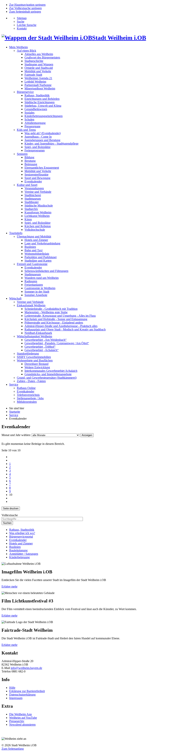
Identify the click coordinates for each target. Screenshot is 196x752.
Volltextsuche (10, 515)
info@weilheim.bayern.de (26, 668)
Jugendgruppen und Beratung (42, 140)
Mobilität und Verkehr (37, 71)
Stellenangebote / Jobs (30, 398)
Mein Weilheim (18, 47)
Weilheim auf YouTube (23, 717)
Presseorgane (32, 126)
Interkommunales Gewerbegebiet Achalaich (50, 370)
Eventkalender (33, 181)
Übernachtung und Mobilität (34, 236)
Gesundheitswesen (35, 109)
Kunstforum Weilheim (37, 212)
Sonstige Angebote (35, 295)
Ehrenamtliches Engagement (41, 167)
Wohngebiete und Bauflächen (35, 360)
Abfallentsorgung (35, 123)
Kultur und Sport (27, 184)
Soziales (29, 112)
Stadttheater (31, 202)
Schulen (29, 119)
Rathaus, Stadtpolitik (37, 95)
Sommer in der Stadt (36, 291)
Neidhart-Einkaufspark (38, 332)
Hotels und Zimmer (36, 240)
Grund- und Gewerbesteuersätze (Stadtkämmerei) (47, 377)
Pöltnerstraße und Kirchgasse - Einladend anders (53, 322)
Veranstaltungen (34, 188)
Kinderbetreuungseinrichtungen (43, 116)
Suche (20, 21)
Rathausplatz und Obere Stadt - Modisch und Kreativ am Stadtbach (65, 329)
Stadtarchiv (31, 209)
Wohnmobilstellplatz (36, 253)
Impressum (15, 698)
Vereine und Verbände (37, 191)
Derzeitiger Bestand (36, 363)
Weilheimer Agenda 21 (38, 78)
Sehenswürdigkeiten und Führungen (46, 271)
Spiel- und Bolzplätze (37, 147)
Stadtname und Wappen (38, 64)
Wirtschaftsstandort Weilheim (34, 336)
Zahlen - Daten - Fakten (31, 381)
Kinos (28, 219)
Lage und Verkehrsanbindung (42, 243)
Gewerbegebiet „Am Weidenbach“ (45, 339)
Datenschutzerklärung (22, 694)
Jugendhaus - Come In (38, 136)
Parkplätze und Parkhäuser (40, 257)
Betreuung (30, 164)
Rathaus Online (26, 388)
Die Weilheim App (20, 714)
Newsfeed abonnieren (22, 724)
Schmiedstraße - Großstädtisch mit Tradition (51, 308)
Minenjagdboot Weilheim (39, 88)
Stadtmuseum (32, 198)
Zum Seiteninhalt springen (25, 11)
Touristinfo (15, 233)
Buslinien (30, 246)
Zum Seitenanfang (13, 748)
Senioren (22, 153)
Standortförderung (28, 353)
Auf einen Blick (26, 50)
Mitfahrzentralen (27, 401)
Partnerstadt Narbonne (37, 85)
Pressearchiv (16, 721)
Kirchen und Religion (37, 226)
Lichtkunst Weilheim (37, 215)
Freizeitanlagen (33, 284)
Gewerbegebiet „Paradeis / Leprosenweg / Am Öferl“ (56, 343)
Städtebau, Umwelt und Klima (42, 105)
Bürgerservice (25, 92)
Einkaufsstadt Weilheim (31, 305)
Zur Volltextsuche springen (25, 8)
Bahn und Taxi (33, 250)
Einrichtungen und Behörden (42, 98)
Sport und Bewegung (37, 178)
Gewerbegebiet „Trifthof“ (40, 346)
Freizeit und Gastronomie (32, 264)
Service (13, 384)
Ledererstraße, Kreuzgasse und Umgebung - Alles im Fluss (60, 315)
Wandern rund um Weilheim (41, 277)
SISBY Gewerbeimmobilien (34, 357)
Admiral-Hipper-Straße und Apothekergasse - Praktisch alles (60, 326)
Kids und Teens (26, 129)
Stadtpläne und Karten (37, 260)
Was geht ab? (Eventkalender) (42, 133)
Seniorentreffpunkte (36, 174)
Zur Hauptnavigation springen (27, 4)
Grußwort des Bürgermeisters (42, 57)
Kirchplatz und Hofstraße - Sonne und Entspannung (55, 319)
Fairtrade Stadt (33, 74)
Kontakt (22, 28)
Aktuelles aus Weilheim (38, 54)
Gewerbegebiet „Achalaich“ (41, 350)
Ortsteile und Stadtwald (38, 67)
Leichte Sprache (26, 25)
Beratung (30, 160)
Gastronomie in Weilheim (39, 288)
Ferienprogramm (34, 150)
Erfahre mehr (9, 586)
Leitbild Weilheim (35, 81)
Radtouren (30, 281)
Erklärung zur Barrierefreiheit (27, 691)
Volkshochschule (34, 229)
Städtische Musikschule (38, 205)
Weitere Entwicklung (37, 367)
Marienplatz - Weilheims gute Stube (46, 312)
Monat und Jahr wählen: (16, 435)
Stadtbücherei (32, 195)
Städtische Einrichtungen (39, 102)
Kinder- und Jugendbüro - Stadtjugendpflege (51, 143)
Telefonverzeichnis (28, 394)
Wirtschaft (15, 298)
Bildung (29, 157)
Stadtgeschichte (33, 61)
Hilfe (12, 687)
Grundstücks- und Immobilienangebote (48, 374)
